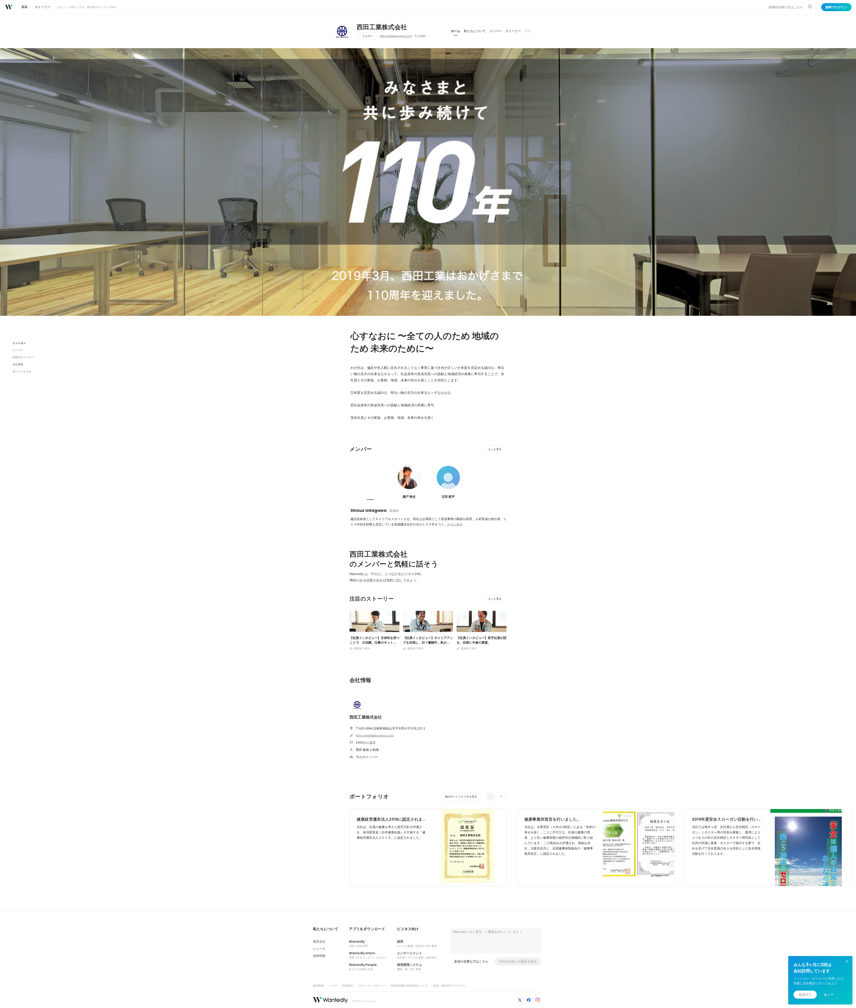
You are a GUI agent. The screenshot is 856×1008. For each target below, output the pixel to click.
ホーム (455, 31)
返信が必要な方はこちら (471, 961)
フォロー (367, 36)
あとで (828, 994)
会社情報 (17, 364)
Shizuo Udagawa (368, 510)
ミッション (19, 343)
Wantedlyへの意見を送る (518, 961)
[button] (325, 929)
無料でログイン (836, 7)
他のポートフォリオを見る (461, 796)
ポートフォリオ (21, 371)
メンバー (495, 31)
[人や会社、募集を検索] (810, 6)
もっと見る (495, 449)
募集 (528, 31)
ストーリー (513, 31)
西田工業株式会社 (382, 27)
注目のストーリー (23, 357)
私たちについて (475, 31)
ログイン (805, 994)
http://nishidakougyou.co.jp (396, 36)
